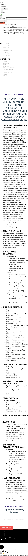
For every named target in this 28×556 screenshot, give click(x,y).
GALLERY (5, 64)
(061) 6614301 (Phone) (10, 24)
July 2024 (5, 52)
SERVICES (5, 74)
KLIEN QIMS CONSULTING (9, 68)
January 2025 (6, 49)
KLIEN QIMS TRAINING (8, 69)
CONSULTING (6, 63)
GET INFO (2, 23)
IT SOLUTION (6, 66)
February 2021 (6, 55)
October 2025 (6, 46)
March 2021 (6, 54)
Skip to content (4, 3)
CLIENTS (5, 61)
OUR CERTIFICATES (7, 72)
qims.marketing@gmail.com (11, 26)
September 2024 (7, 50)
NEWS (4, 71)
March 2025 (6, 47)
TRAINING (5, 75)
